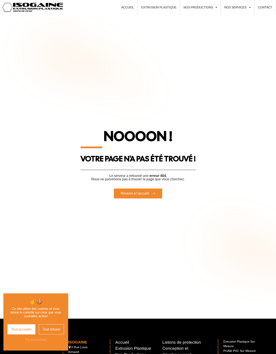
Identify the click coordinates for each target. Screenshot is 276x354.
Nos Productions (198, 7)
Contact (265, 7)
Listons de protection (181, 342)
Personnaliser (36, 340)
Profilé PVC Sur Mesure (239, 350)
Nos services (235, 7)
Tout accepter (21, 329)
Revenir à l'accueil (135, 193)
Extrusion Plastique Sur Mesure (239, 344)
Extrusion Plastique (158, 7)
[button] (218, 7)
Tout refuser (51, 329)
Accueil (127, 7)
